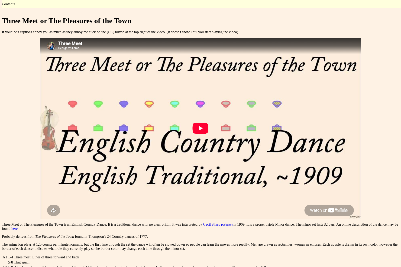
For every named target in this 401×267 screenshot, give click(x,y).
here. (15, 229)
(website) (227, 224)
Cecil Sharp (211, 224)
